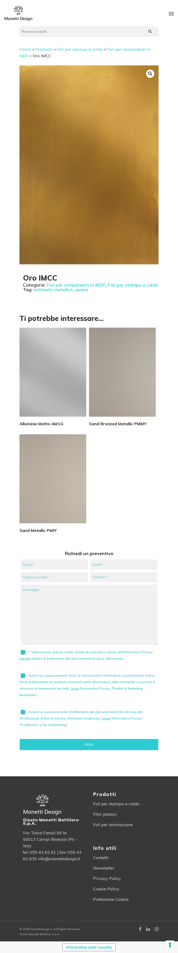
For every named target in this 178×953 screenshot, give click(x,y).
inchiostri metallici (53, 289)
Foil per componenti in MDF (76, 285)
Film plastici (105, 814)
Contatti (100, 857)
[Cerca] (150, 31)
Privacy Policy (107, 878)
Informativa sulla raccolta (89, 947)
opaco (81, 289)
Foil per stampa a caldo (80, 49)
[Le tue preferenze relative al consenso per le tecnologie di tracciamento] (169, 944)
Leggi (75, 688)
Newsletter (103, 868)
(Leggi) (24, 658)
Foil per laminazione (113, 824)
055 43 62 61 (43, 852)
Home (25, 49)
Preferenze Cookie (111, 899)
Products (44, 49)
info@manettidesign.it (59, 858)
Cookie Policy (106, 889)
